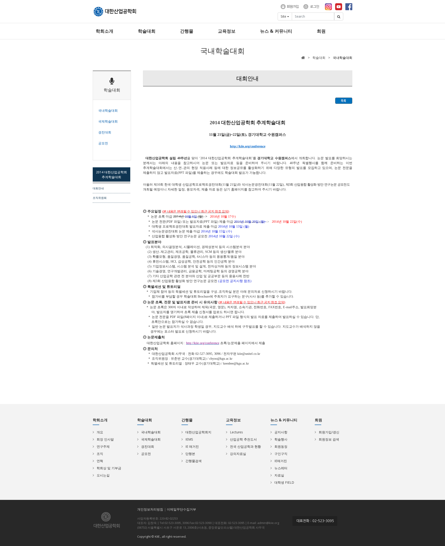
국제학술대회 (151, 439)
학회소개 (104, 31)
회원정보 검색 (329, 439)
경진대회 (147, 446)
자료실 (279, 475)
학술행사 (280, 439)
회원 (321, 31)
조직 (100, 453)
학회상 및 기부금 (109, 468)
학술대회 (147, 31)
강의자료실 (238, 453)
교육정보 (226, 31)
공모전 (146, 453)
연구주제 (103, 446)
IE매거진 (280, 461)
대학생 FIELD (284, 482)
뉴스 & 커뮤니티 (276, 31)
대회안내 (98, 188)
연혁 (100, 461)
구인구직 (280, 453)
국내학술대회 (151, 432)
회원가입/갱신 (329, 432)
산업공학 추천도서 (243, 439)
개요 (100, 432)
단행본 (190, 453)
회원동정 (280, 446)
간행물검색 (193, 461)
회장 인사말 (105, 439)
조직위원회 (100, 198)
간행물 (186, 31)
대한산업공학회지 (198, 432)
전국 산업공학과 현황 (245, 446)
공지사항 (280, 432)
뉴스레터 (280, 468)
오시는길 (103, 475)
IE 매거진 (192, 446)
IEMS (189, 439)
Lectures (236, 432)
